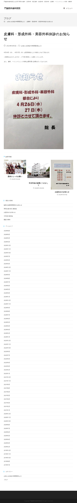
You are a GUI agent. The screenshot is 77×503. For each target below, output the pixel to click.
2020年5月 (7, 436)
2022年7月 (7, 355)
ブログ (6, 480)
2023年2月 (7, 333)
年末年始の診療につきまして (38, 184)
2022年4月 (7, 362)
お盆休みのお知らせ (62, 192)
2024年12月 (7, 267)
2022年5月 (7, 359)
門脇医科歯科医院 (12, 8)
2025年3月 (7, 264)
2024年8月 (7, 278)
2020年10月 (7, 421)
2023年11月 (7, 304)
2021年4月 (7, 399)
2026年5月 (7, 238)
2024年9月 (7, 275)
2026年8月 (7, 231)
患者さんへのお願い (15, 176)
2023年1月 (7, 337)
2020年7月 (7, 428)
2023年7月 (7, 315)
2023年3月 (7, 329)
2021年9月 (7, 384)
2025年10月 (7, 253)
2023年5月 (7, 322)
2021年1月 (7, 410)
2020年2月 (7, 447)
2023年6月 (7, 318)
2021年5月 (7, 395)
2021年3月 (7, 403)
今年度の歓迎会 (8, 216)
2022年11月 (7, 344)
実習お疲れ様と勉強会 (10, 209)
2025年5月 (7, 260)
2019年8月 (7, 461)
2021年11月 (7, 381)
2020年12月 (7, 414)
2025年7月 (7, 256)
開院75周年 (7, 220)
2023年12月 (7, 300)
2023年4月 (7, 326)
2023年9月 (7, 308)
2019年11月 (7, 454)
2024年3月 (7, 293)
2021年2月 (7, 406)
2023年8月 (7, 311)
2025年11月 (7, 249)
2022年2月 (7, 370)
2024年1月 (7, 297)
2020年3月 (7, 443)
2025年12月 (7, 245)
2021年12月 (7, 377)
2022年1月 (7, 373)
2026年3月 (7, 242)
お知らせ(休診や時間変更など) (31, 46)
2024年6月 (7, 285)
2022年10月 (7, 348)
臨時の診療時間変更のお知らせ (13, 205)
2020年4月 (7, 439)
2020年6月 (7, 432)
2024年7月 (7, 282)
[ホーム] (4, 21)
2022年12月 (7, 340)
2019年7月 (7, 465)
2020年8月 (7, 425)
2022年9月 (7, 351)
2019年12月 (7, 450)
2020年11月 (7, 417)
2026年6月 (7, 234)
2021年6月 (7, 392)
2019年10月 (7, 458)
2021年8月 (7, 388)
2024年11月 (7, 271)
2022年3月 (7, 366)
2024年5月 (7, 289)
